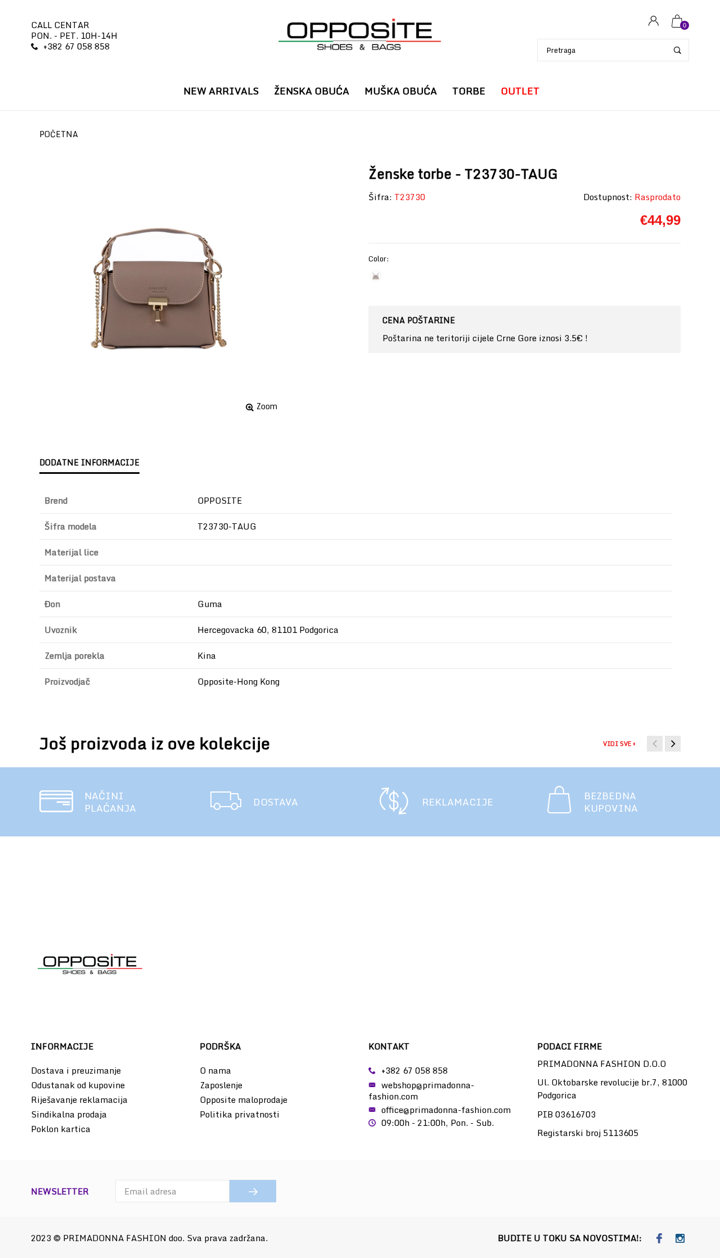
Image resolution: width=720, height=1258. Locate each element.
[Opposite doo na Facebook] (659, 1239)
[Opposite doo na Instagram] (679, 1239)
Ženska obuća (311, 90)
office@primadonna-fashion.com (446, 1109)
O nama (215, 1070)
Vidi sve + (619, 744)
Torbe (468, 90)
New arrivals (221, 90)
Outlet (520, 90)
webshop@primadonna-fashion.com (421, 1090)
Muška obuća (400, 90)
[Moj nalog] (654, 21)
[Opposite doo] (360, 36)
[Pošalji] (253, 1191)
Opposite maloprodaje (243, 1099)
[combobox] (613, 50)
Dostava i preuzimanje (76, 1070)
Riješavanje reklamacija (79, 1099)
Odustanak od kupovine (78, 1085)
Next (673, 744)
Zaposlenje (221, 1085)
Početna (58, 134)
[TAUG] (376, 276)
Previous (655, 744)
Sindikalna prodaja (69, 1114)
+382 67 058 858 (76, 46)
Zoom (266, 406)
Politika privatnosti (240, 1114)
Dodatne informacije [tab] (89, 462)
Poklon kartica (61, 1128)
